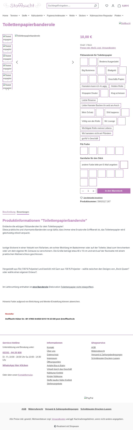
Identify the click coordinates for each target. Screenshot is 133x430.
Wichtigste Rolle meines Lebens (97, 128)
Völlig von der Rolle (91, 121)
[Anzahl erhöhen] (93, 191)
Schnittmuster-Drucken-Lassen (105, 358)
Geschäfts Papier (116, 79)
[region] (39, 62)
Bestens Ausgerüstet (108, 61)
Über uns (51, 351)
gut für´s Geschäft (90, 138)
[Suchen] (95, 5)
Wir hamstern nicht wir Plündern (96, 133)
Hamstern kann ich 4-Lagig (94, 86)
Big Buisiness (88, 70)
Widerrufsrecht (98, 351)
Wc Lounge (109, 121)
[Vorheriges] (17, 62)
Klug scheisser (118, 93)
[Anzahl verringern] (83, 191)
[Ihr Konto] (113, 5)
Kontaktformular (25, 375)
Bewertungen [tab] (23, 212)
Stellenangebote (54, 384)
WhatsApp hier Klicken (15, 365)
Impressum (52, 358)
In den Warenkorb (113, 191)
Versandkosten (58, 419)
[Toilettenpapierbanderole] (45, 62)
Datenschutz (52, 355)
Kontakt (50, 347)
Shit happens (113, 112)
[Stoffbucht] (124, 23)
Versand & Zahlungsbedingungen (106, 355)
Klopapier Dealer (90, 93)
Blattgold (112, 70)
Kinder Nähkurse (54, 376)
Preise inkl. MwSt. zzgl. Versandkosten (98, 48)
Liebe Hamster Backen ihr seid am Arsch (100, 105)
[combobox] (69, 5)
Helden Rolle (117, 86)
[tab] (9, 212)
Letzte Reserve (89, 100)
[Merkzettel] (107, 5)
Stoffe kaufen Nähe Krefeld (59, 380)
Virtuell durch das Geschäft (59, 369)
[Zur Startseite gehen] (22, 5)
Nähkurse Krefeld (55, 373)
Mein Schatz (87, 112)
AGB (93, 347)
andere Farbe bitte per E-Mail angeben (99, 165)
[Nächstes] (73, 62)
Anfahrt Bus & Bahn (56, 365)
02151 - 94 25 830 (12, 352)
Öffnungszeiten (54, 362)
